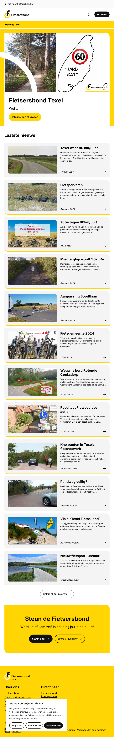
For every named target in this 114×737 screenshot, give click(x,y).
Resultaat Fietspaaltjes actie (78, 409)
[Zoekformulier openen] (90, 14)
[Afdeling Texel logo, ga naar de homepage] (16, 14)
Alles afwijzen (34, 725)
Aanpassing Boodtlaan (78, 296)
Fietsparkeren (71, 185)
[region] (36, 715)
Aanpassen (16, 725)
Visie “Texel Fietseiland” (80, 519)
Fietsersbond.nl (13, 693)
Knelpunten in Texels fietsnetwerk (77, 447)
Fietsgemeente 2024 (77, 333)
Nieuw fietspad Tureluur (80, 556)
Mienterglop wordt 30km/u (82, 259)
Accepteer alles (53, 725)
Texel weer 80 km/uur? (79, 148)
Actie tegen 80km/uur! (78, 222)
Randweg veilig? (73, 482)
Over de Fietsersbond (17, 697)
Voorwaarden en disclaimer (91, 730)
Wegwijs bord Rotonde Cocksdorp (78, 372)
